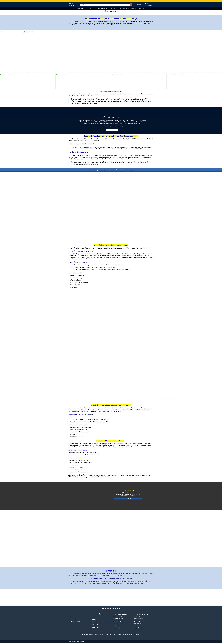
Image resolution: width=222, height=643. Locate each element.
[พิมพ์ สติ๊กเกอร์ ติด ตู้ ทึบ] (139, 51)
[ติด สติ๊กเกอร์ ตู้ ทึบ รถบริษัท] (194, 51)
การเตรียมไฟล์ (95, 619)
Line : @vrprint (127, 578)
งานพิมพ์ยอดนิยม (132, 8)
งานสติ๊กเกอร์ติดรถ (117, 616)
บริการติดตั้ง (95, 624)
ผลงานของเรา (115, 0)
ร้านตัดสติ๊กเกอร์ (138, 628)
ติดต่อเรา (125, 0)
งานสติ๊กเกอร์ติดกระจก (118, 618)
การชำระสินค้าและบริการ (97, 622)
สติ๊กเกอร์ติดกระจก (92, 8)
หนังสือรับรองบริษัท (96, 627)
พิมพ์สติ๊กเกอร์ (137, 616)
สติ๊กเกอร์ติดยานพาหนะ (82, 8)
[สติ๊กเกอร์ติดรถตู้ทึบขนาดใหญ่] (111, 375)
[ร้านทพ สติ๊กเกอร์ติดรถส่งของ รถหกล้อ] (37, 319)
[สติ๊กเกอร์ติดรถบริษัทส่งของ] (28, 51)
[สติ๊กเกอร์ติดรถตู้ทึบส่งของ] (83, 51)
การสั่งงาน (94, 616)
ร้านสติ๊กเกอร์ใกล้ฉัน (138, 618)
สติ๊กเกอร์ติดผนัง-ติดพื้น (102, 8)
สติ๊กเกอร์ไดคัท (141, 8)
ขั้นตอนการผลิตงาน (106, 0)
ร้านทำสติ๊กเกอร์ (137, 623)
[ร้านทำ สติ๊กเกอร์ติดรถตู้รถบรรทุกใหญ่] (111, 319)
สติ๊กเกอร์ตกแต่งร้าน (112, 8)
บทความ (120, 0)
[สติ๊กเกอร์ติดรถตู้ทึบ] (37, 375)
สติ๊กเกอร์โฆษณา (138, 625)
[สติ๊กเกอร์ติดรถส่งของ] (185, 319)
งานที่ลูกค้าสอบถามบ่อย (122, 8)
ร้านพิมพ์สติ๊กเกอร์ (98, 0)
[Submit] (131, 4)
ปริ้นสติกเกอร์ (137, 621)
